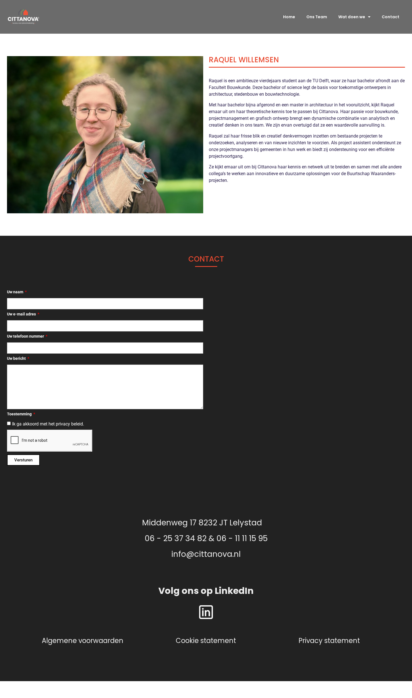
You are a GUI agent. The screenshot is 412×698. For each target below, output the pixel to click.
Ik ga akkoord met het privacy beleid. (48, 424)
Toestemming (20, 414)
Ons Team (316, 17)
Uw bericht (17, 358)
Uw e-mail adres (22, 314)
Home (289, 17)
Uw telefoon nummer (26, 336)
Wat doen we (351, 17)
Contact (390, 17)
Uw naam (15, 292)
